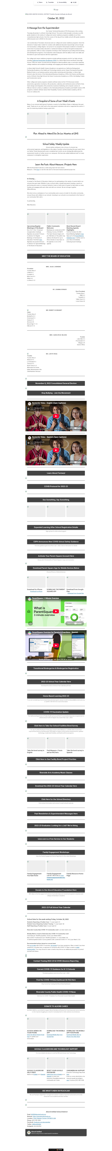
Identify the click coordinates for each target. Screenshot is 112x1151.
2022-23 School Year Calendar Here (56, 682)
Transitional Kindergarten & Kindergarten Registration (56, 668)
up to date (33, 945)
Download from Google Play (76, 593)
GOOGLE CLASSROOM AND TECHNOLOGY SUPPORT (56, 1049)
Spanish (43, 1074)
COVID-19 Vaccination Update (56, 712)
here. (40, 240)
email (62, 875)
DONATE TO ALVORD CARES (56, 1006)
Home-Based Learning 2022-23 (56, 696)
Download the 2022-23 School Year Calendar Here (56, 786)
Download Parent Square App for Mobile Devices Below (56, 568)
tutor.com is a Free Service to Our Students (56, 839)
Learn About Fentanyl (56, 473)
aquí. (68, 1080)
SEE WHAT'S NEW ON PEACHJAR (56, 1091)
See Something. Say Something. (56, 500)
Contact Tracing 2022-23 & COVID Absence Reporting (56, 961)
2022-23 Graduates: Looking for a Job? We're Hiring (56, 826)
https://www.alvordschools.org (41, 1116)
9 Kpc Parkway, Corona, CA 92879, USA (44, 1118)
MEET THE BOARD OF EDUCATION (56, 256)
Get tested (54, 945)
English (36, 1074)
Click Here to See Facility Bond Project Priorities (56, 759)
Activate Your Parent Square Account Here (56, 556)
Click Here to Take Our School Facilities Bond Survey (56, 726)
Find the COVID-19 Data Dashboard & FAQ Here (56, 980)
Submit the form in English (54, 1074)
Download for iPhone (36, 591)
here (37, 169)
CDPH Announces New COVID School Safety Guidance (56, 542)
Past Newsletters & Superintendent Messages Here (56, 814)
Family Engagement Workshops (56, 852)
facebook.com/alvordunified (42, 1122)
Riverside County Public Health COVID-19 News (56, 992)
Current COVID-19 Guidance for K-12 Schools (56, 969)
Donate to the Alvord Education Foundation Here (56, 890)
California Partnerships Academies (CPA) (44, 60)
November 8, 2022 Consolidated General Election (56, 383)
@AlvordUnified (36, 1124)
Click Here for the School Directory (56, 799)
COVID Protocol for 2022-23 (56, 486)
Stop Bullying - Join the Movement (56, 393)
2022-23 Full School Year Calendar (56, 907)
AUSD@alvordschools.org (38, 1114)
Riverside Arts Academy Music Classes (56, 773)
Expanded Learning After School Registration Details (56, 527)
